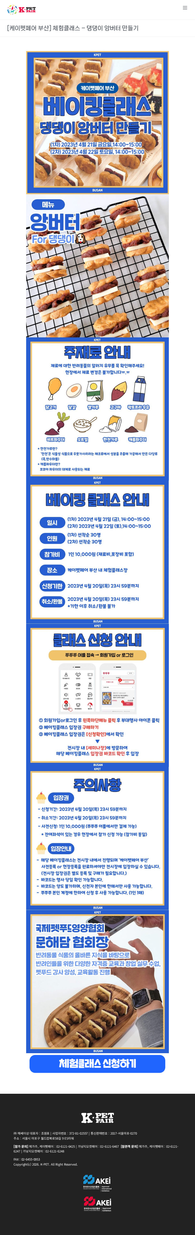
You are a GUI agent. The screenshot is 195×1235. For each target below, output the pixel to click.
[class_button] (97, 1055)
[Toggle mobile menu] (185, 7)
